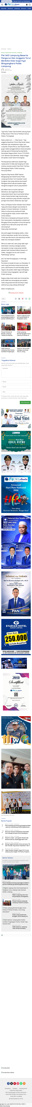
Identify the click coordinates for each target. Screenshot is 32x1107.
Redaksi (15, 1088)
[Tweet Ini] (19, 298)
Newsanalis (7, 69)
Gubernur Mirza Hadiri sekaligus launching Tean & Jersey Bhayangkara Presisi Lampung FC (23, 350)
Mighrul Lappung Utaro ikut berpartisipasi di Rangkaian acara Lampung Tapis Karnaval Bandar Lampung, (23, 317)
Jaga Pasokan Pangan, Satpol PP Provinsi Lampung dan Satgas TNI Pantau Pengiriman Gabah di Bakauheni (18, 851)
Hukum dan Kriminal (10, 52)
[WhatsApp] (21, 1083)
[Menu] (2, 4)
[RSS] (24, 1083)
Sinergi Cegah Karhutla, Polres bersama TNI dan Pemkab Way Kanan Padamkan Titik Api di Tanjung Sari (18, 844)
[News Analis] (12, 4)
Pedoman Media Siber (16, 1090)
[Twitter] (11, 1083)
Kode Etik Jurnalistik (16, 1096)
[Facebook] (8, 1083)
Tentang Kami (23, 1088)
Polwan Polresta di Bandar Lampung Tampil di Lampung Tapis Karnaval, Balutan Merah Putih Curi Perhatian (8, 333)
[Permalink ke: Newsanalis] (2, 69)
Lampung (19, 52)
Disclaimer (8, 1088)
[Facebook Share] (16, 298)
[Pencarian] (30, 4)
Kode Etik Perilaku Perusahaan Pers (16, 1094)
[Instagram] (17, 1083)
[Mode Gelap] (27, 4)
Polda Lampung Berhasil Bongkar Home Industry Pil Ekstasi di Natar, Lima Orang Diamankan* (24, 333)
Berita (3, 52)
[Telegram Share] (26, 298)
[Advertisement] (16, 29)
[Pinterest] (14, 1083)
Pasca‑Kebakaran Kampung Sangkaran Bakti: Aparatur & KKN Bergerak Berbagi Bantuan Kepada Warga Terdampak (8, 317)
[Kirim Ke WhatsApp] (29, 298)
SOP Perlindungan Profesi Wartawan (16, 1092)
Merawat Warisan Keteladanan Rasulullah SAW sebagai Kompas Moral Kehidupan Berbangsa (17, 832)
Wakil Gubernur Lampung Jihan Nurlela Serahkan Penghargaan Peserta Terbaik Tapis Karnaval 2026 (8, 350)
